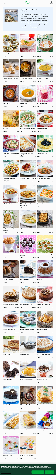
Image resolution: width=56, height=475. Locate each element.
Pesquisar (51, 3)
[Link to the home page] (27, 2)
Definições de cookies (6, 471)
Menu (5, 3)
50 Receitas (23, 11)
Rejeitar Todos (49, 472)
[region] (28, 469)
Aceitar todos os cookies (37, 472)
